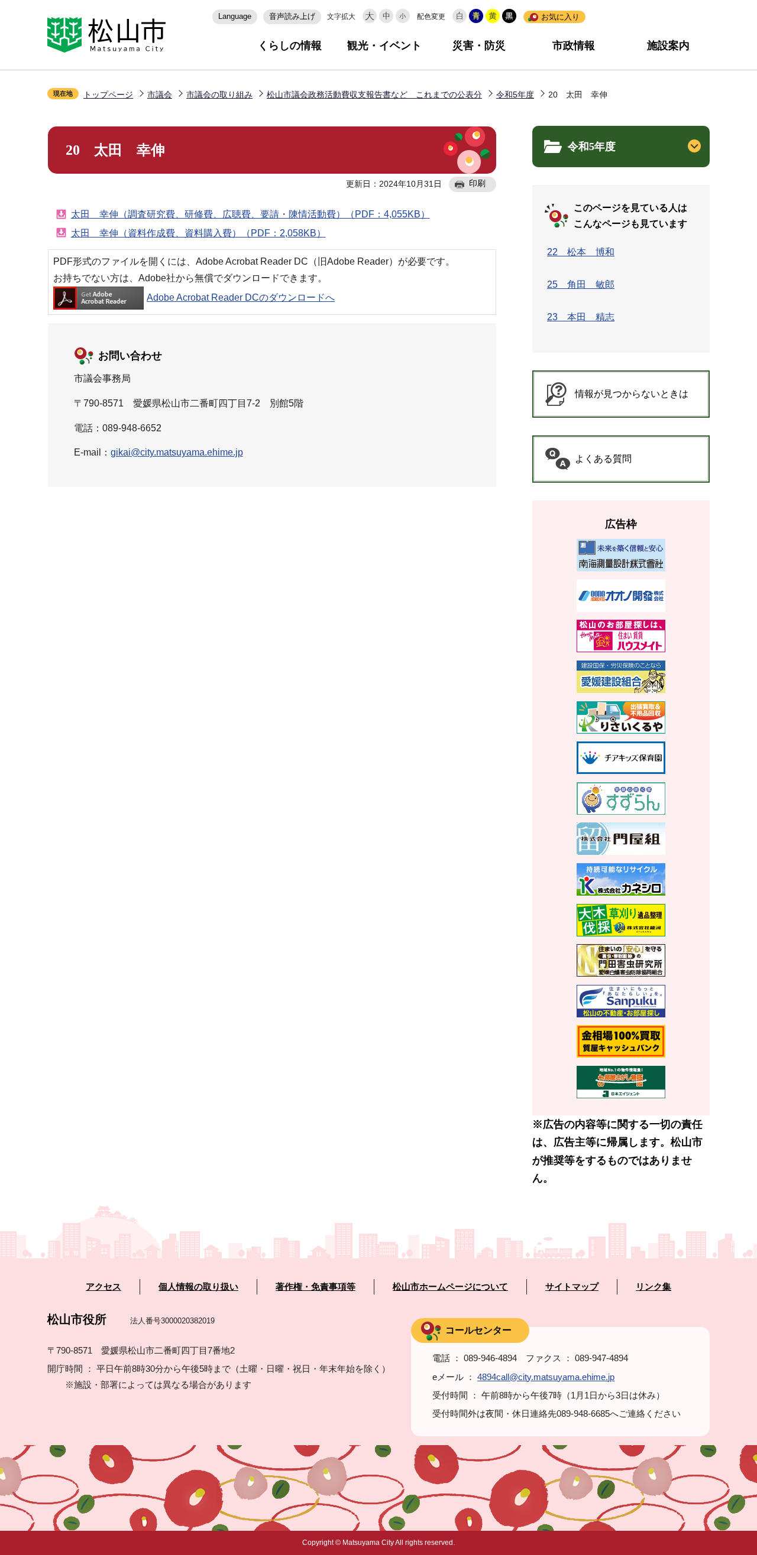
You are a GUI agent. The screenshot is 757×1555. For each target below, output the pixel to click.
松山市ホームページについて (450, 1287)
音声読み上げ (292, 16)
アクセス (103, 1287)
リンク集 (653, 1287)
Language (234, 16)
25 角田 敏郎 (580, 284)
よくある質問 (603, 459)
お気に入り (560, 16)
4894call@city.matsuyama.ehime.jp (545, 1377)
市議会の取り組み (219, 94)
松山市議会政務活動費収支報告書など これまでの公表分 (374, 94)
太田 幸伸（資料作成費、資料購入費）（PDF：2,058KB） (198, 233)
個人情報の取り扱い (198, 1287)
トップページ (108, 94)
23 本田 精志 (580, 317)
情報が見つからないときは (631, 394)
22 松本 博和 (580, 252)
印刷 (477, 183)
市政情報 (573, 45)
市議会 (159, 94)
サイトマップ (572, 1287)
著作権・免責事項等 (315, 1287)
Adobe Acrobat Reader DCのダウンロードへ (241, 297)
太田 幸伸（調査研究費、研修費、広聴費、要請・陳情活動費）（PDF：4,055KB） (250, 214)
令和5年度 (515, 94)
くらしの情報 (290, 45)
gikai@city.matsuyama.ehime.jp (177, 452)
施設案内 (668, 45)
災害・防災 (479, 45)
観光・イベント (384, 45)
